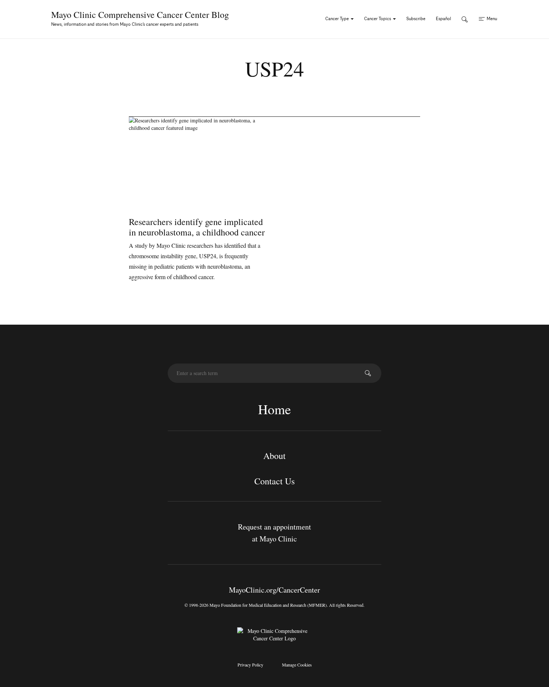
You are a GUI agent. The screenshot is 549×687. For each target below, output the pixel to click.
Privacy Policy (250, 665)
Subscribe (415, 18)
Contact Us (274, 481)
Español (443, 18)
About (274, 456)
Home (274, 409)
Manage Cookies (297, 665)
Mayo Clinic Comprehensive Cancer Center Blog (140, 15)
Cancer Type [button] (337, 18)
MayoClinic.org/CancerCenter (274, 590)
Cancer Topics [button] (378, 18)
